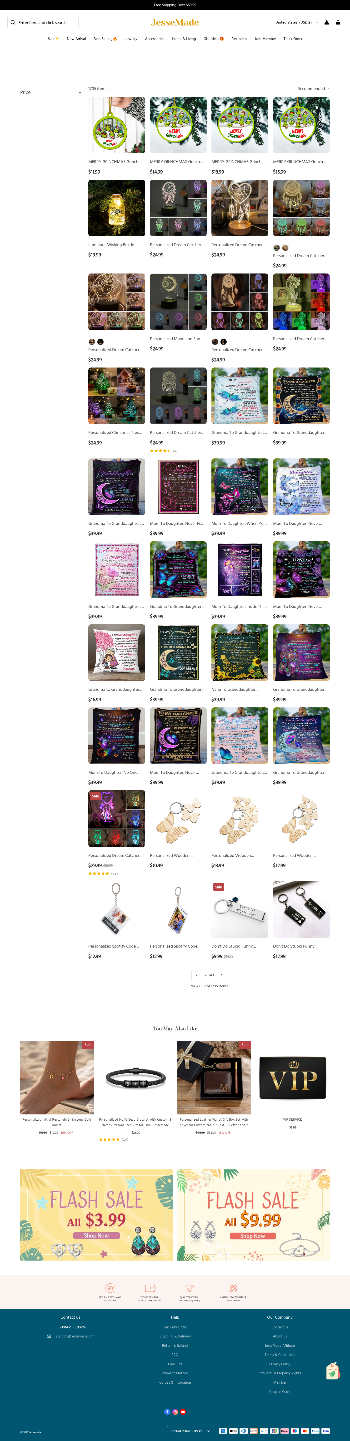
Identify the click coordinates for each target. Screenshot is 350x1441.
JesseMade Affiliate (280, 1345)
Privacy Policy (279, 1364)
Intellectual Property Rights (280, 1373)
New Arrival (76, 38)
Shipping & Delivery (175, 1336)
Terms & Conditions (280, 1354)
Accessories (154, 38)
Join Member (265, 38)
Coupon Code (279, 1391)
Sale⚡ (53, 38)
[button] (43, 22)
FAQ (175, 1354)
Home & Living (184, 38)
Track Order (293, 38)
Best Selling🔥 (105, 38)
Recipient (239, 38)
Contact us (280, 1327)
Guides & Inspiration (175, 1382)
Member (279, 1382)
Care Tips (175, 1364)
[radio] (276, 247)
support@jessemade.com (75, 1336)
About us (280, 1336)
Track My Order (175, 1327)
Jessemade (35, 1432)
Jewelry (131, 38)
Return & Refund (175, 1345)
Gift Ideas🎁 (214, 38)
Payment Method (175, 1373)
